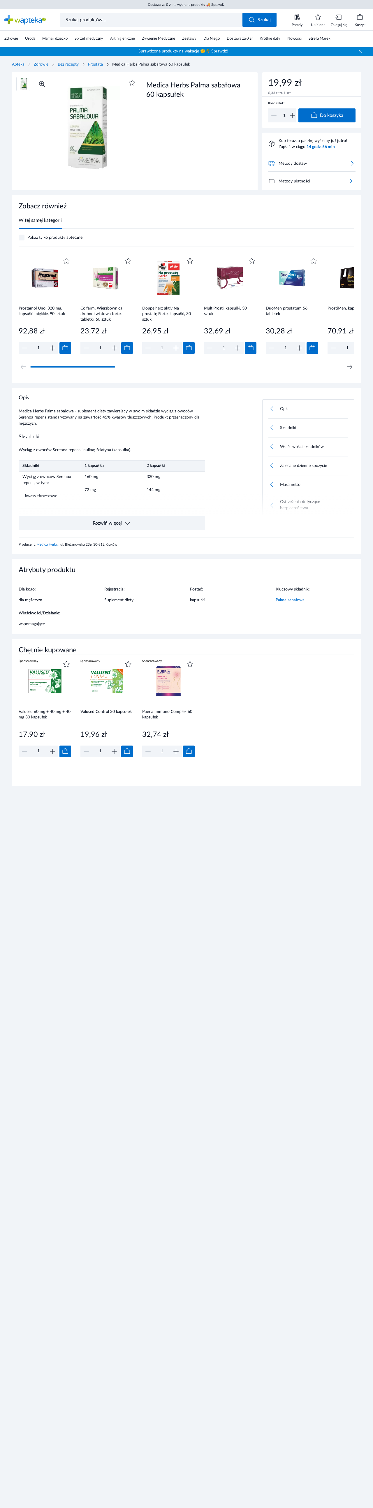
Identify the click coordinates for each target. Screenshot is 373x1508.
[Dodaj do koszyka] (65, 348)
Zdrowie (41, 64)
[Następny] (349, 366)
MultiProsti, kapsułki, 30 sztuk (225, 311)
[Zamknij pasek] (360, 51)
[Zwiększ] (292, 115)
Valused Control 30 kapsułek (106, 712)
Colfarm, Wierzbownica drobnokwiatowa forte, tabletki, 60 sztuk (101, 313)
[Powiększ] (42, 84)
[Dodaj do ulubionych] (132, 82)
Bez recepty (68, 64)
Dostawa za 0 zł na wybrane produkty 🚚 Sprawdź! (186, 4)
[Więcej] (351, 181)
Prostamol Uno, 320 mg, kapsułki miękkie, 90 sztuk (42, 311)
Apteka (18, 64)
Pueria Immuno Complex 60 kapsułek (167, 714)
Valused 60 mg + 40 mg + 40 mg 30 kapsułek (45, 714)
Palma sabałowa (290, 600)
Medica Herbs (47, 544)
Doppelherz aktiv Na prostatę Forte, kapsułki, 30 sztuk (166, 313)
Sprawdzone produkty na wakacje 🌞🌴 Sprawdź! (183, 51)
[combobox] (152, 20)
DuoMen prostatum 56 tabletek (286, 311)
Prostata (95, 64)
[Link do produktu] (45, 305)
